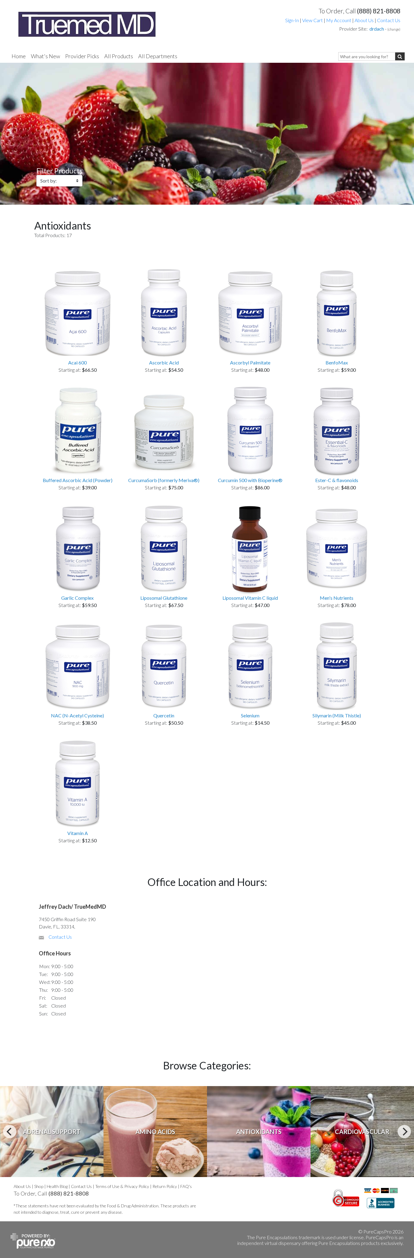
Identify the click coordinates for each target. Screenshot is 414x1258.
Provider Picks (82, 56)
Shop (38, 1186)
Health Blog (57, 1186)
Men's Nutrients (336, 598)
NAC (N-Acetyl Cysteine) (77, 715)
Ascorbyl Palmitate (250, 362)
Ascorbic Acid (164, 362)
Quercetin (163, 715)
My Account (338, 20)
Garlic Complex (77, 598)
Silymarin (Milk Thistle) (336, 715)
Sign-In (292, 20)
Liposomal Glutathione (163, 598)
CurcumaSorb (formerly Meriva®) (163, 480)
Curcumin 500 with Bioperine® (250, 480)
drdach (376, 29)
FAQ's (186, 1186)
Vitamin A (77, 833)
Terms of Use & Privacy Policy (122, 1186)
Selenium (250, 715)
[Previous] (9, 1131)
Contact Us (388, 20)
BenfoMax (337, 362)
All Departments (157, 56)
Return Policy (164, 1186)
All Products (118, 56)
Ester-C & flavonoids (336, 480)
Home (19, 56)
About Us (364, 20)
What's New (45, 56)
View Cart (313, 20)
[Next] (404, 1131)
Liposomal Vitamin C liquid (250, 598)
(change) (393, 29)
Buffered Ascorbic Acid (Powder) (77, 480)
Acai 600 (77, 362)
